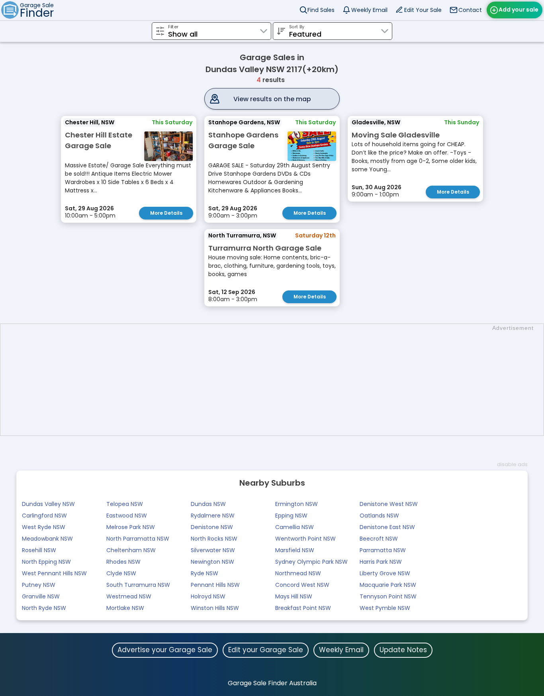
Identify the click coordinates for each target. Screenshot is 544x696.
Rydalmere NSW (213, 516)
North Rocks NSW (214, 539)
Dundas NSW (208, 504)
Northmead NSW (298, 573)
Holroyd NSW (208, 596)
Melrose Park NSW (130, 527)
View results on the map (272, 99)
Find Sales (321, 10)
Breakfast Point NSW (303, 608)
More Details (166, 213)
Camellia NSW (294, 527)
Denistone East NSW (387, 527)
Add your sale (518, 10)
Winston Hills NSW (215, 608)
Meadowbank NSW (47, 539)
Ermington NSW (296, 504)
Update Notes (403, 650)
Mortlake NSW (125, 608)
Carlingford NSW (44, 516)
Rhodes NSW (123, 562)
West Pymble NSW (385, 608)
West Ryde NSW (43, 527)
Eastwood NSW (126, 516)
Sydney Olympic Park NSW (311, 562)
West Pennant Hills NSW (54, 573)
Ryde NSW (204, 573)
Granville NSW (41, 596)
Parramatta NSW (383, 550)
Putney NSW (38, 585)
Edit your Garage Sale (265, 650)
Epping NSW (291, 516)
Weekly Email (369, 10)
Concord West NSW (302, 585)
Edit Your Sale (423, 10)
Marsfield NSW (294, 550)
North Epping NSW (46, 562)
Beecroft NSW (379, 539)
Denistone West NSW (389, 504)
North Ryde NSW (44, 608)
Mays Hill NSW (293, 596)
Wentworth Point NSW (305, 539)
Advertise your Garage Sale (164, 650)
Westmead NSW (128, 596)
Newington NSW (212, 562)
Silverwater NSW (213, 550)
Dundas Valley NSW (48, 504)
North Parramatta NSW (137, 539)
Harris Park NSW (381, 562)
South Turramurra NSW (138, 585)
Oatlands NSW (379, 516)
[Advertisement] (276, 379)
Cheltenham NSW (131, 550)
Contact (470, 10)
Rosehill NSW (39, 550)
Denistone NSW (212, 527)
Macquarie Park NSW (388, 585)
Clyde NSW (121, 573)
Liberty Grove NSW (385, 573)
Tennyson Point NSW (388, 596)
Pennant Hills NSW (215, 585)
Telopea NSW (124, 504)
